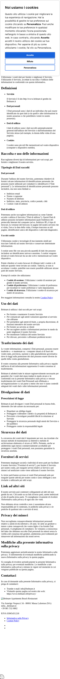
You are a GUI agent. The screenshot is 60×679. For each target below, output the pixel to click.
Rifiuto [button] (30, 61)
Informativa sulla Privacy (18, 618)
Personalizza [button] (30, 67)
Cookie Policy (46, 297)
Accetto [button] (30, 55)
